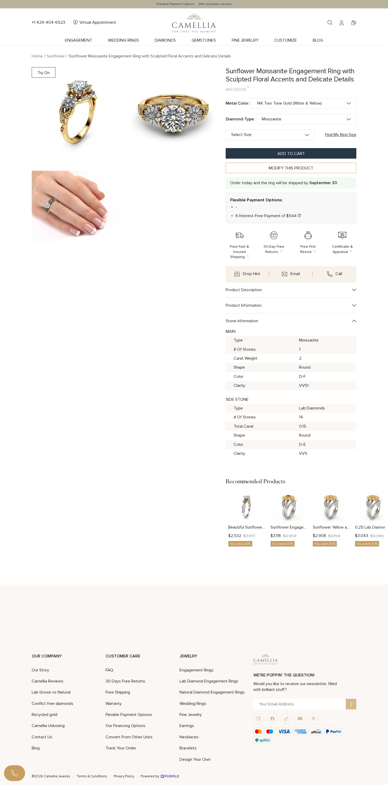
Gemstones (204, 40)
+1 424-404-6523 (48, 22)
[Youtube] (300, 718)
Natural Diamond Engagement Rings (212, 692)
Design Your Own (195, 759)
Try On (43, 72)
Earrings (186, 725)
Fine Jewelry (245, 40)
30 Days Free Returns (125, 681)
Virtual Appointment (97, 22)
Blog (318, 40)
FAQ (109, 670)
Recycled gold (44, 714)
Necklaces (188, 737)
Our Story (40, 670)
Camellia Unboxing (48, 725)
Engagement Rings (196, 670)
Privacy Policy (124, 776)
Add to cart (291, 153)
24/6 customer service (214, 4)
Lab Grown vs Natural (51, 692)
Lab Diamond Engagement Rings (208, 681)
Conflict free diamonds (52, 703)
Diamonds (165, 40)
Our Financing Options (125, 725)
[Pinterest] (313, 718)
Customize (285, 40)
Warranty (114, 703)
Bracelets (188, 748)
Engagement (78, 40)
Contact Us (42, 737)
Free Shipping (118, 692)
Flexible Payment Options (176, 4)
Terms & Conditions (92, 776)
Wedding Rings (123, 40)
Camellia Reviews (47, 681)
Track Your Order (121, 748)
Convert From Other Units (129, 737)
